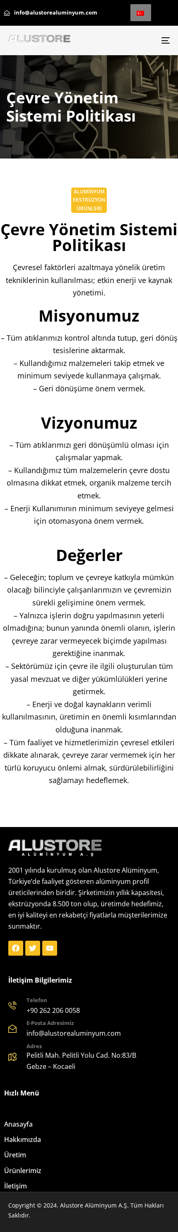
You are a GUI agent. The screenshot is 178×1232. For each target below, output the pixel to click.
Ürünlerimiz (22, 1170)
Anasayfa (18, 1124)
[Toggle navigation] (143, 40)
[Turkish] (140, 12)
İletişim (15, 1186)
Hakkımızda (22, 1139)
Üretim (15, 1154)
